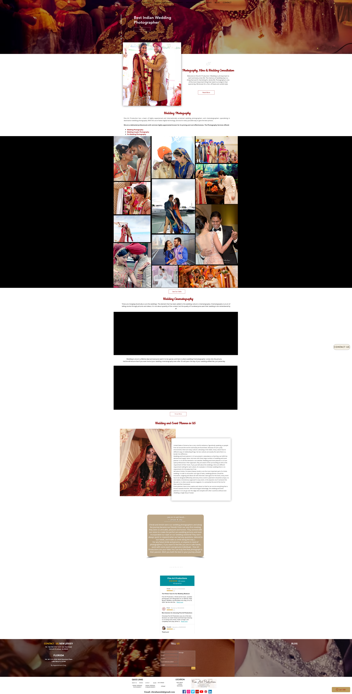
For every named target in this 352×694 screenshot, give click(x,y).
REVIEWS (141, 682)
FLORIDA (180, 684)
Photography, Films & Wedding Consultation (208, 70)
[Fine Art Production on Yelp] (197, 691)
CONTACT (147, 682)
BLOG (154, 683)
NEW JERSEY (179, 682)
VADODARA (180, 686)
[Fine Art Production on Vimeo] (193, 691)
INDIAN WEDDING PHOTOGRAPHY (137, 686)
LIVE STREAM (161, 682)
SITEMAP (163, 686)
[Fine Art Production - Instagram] (188, 691)
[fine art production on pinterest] (206, 691)
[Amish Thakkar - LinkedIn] (210, 691)
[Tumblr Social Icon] (121, 41)
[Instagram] (121, 44)
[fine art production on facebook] (184, 691)
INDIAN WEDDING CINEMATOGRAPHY (150, 686)
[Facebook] (121, 33)
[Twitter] (121, 35)
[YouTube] (121, 38)
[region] (132, 158)
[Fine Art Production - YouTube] (201, 691)
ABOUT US (134, 682)
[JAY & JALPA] (175, 567)
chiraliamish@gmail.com (163, 692)
